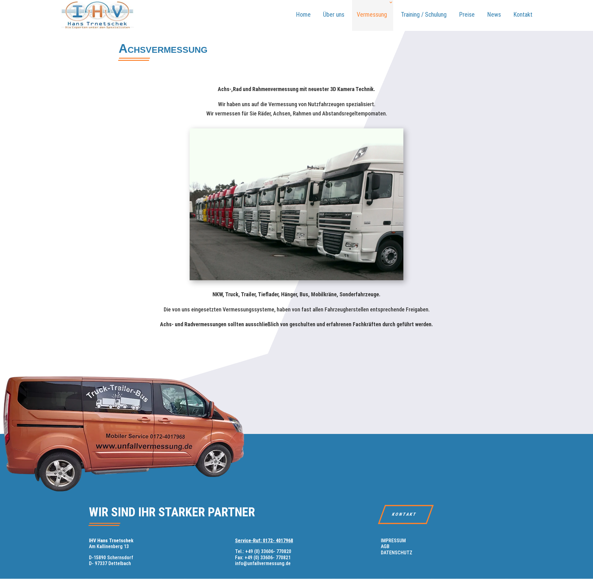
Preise (467, 14)
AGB (385, 546)
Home (303, 14)
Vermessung (372, 14)
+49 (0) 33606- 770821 (268, 557)
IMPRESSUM (393, 541)
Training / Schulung (424, 14)
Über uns (333, 14)
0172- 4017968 (278, 541)
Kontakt (522, 14)
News (494, 14)
